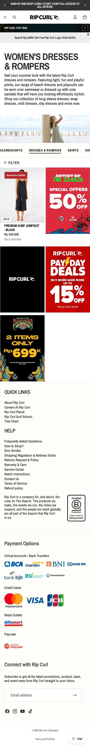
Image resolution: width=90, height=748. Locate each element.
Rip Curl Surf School (18, 416)
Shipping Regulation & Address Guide (30, 455)
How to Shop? (14, 446)
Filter (13, 162)
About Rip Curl (14, 402)
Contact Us (11, 478)
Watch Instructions (17, 474)
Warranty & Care (15, 464)
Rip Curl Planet (14, 411)
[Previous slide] (5, 5)
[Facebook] (7, 711)
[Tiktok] (30, 711)
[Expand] (85, 28)
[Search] (14, 17)
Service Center (14, 469)
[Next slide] (85, 5)
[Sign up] (74, 695)
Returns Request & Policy (21, 459)
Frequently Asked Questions (23, 441)
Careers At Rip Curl (17, 407)
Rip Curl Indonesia (48, 730)
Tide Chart (11, 421)
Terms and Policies (45, 739)
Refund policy (13, 488)
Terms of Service (15, 483)
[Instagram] (14, 711)
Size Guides (12, 450)
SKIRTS (73, 150)
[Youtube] (22, 711)
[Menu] (5, 17)
